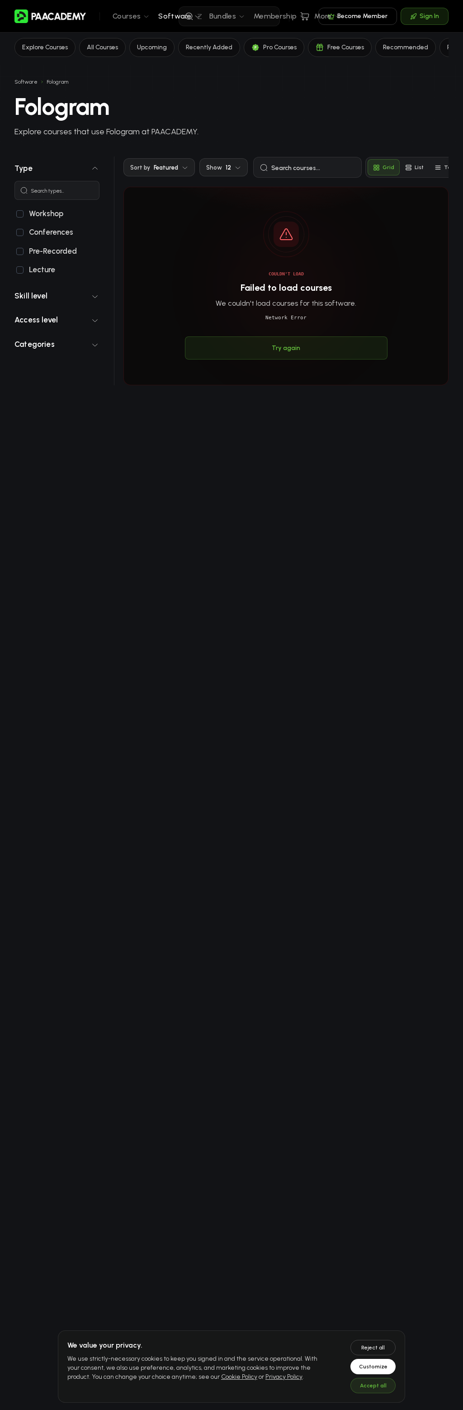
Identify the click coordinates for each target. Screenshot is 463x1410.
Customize (373, 1366)
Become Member (362, 16)
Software (26, 82)
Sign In (429, 16)
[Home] (50, 16)
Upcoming (152, 47)
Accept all (373, 1385)
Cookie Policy (239, 1377)
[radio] (384, 167)
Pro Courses (280, 47)
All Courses (102, 47)
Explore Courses (45, 47)
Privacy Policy (283, 1377)
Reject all (373, 1347)
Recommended (405, 47)
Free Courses (345, 47)
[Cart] (305, 16)
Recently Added (209, 47)
